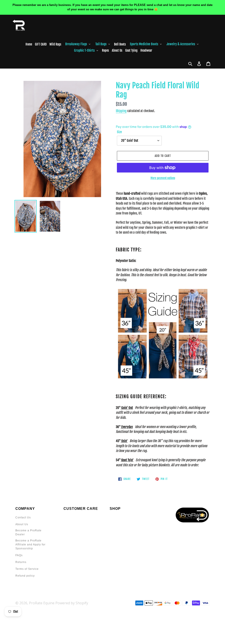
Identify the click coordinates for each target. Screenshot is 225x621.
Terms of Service (27, 568)
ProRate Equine (41, 603)
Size (119, 132)
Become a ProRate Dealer (28, 532)
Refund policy (25, 575)
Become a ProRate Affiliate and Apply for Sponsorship (30, 544)
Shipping (121, 111)
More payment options (163, 178)
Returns (20, 562)
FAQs (19, 555)
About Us (21, 524)
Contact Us (23, 517)
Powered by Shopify (71, 603)
